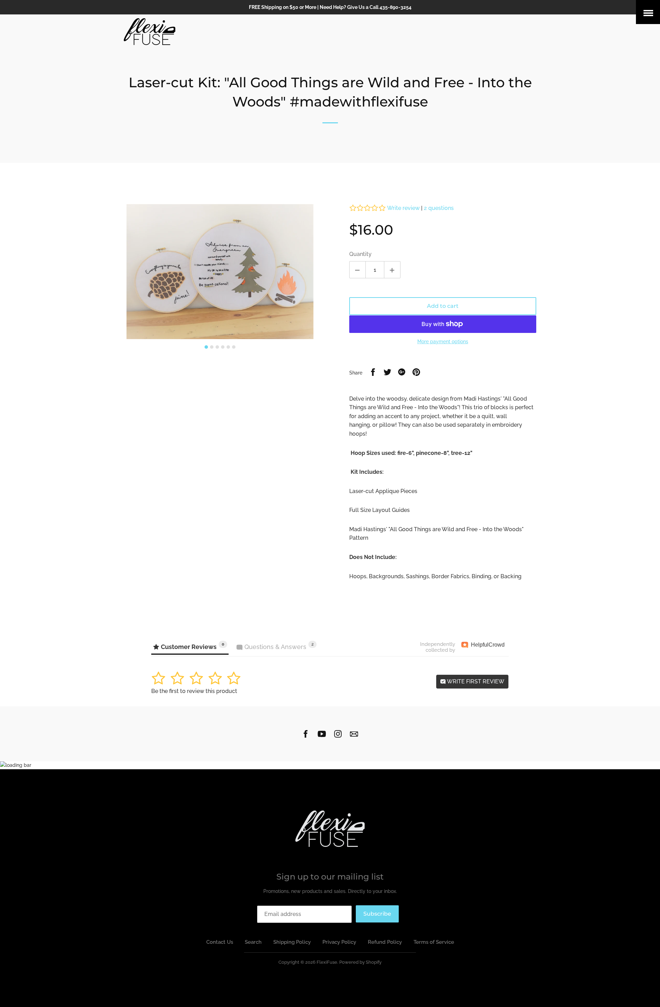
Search (253, 942)
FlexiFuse (327, 962)
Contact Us (219, 942)
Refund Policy (385, 942)
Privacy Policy (339, 942)
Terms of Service (434, 942)
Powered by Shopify (360, 962)
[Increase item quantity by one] (392, 269)
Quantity (360, 254)
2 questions (439, 208)
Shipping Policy (292, 942)
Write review (403, 208)
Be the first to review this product (194, 691)
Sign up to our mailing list (330, 877)
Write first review (475, 681)
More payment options (442, 341)
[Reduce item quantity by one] (357, 269)
